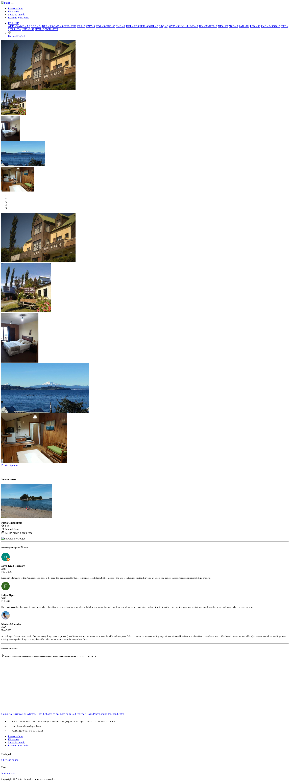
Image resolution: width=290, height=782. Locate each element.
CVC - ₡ (120, 26)
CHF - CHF (69, 26)
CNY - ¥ (90, 26)
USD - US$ (28, 29)
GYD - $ (174, 26)
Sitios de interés (16, 14)
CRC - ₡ (110, 26)
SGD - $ (275, 26)
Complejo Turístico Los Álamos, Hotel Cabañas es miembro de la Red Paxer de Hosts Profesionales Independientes (62, 714)
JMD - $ (193, 26)
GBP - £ (153, 26)
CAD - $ (58, 26)
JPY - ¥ (203, 26)
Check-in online (9, 760)
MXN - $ (212, 26)
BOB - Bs (36, 26)
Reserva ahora (15, 8)
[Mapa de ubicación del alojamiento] (145, 686)
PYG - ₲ (266, 26)
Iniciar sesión (8, 773)
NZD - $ (233, 26)
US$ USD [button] (13, 23)
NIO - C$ (223, 26)
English (21, 36)
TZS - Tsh (15, 29)
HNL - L (184, 26)
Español (12, 36)
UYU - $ (39, 29)
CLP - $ (81, 26)
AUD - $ (13, 26)
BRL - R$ (47, 26)
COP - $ (100, 26)
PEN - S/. (255, 26)
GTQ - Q (163, 26)
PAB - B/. (244, 26)
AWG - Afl (24, 26)
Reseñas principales (18, 17)
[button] (9, 33)
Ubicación (13, 11)
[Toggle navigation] (12, 3)
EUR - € (144, 26)
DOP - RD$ (132, 26)
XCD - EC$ (51, 29)
